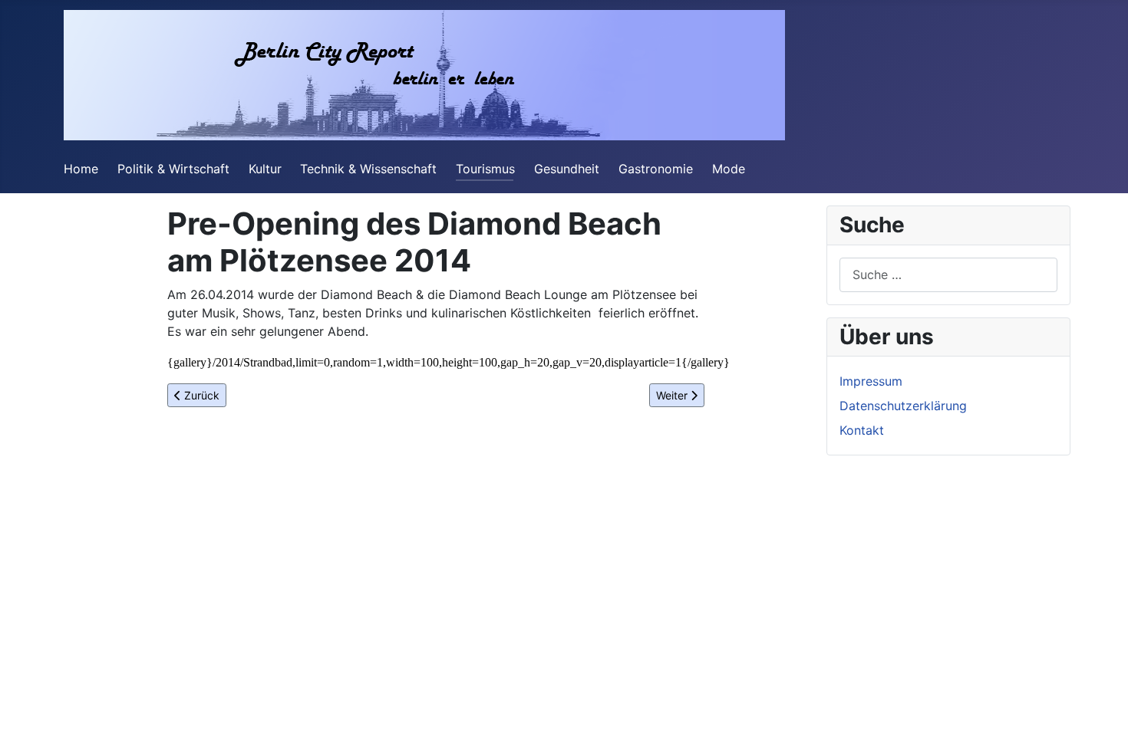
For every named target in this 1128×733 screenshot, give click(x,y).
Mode (728, 168)
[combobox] (948, 275)
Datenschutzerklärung (903, 405)
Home (81, 168)
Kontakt (861, 430)
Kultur (265, 168)
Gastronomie (655, 168)
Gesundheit (566, 168)
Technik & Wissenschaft (368, 168)
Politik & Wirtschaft (173, 168)
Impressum (870, 381)
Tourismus (485, 168)
